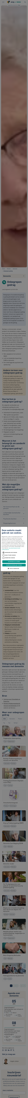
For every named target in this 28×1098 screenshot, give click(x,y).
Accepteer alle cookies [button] (14, 561)
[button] (14, 568)
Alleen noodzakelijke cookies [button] (14, 565)
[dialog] (14, 549)
